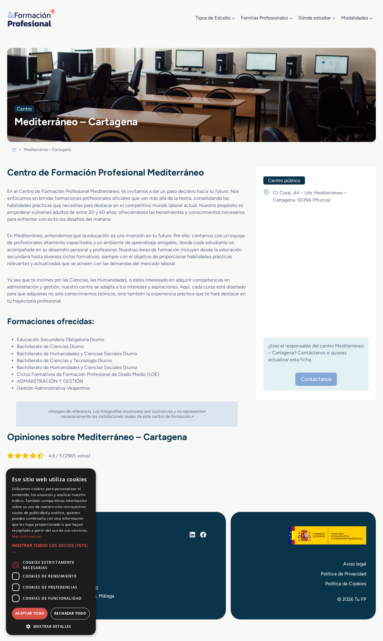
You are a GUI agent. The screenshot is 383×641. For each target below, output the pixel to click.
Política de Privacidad (343, 574)
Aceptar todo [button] (30, 613)
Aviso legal (354, 564)
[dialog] (51, 551)
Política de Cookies (345, 583)
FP (14, 149)
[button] (51, 548)
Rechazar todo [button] (70, 613)
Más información (27, 536)
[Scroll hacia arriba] (367, 609)
